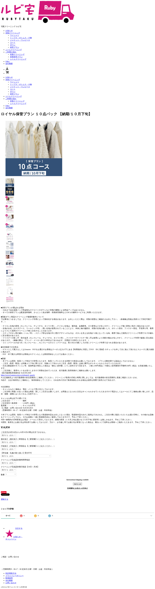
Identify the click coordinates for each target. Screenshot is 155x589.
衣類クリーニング (12, 33)
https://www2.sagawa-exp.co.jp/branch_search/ (18, 375)
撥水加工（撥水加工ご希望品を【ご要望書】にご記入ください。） (28, 439)
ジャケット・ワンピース (20, 40)
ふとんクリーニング (13, 50)
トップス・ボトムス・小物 (21, 38)
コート (12, 42)
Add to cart (77, 484)
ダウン (12, 45)
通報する (4, 499)
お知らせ (9, 31)
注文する (18, 528)
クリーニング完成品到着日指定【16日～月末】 (20, 467)
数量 (3, 475)
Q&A (7, 61)
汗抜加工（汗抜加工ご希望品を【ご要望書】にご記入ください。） (28, 446)
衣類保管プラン (16, 57)
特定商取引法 (10, 573)
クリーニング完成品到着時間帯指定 (15, 460)
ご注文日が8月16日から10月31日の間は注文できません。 (24, 432)
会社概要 (9, 64)
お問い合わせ (10, 583)
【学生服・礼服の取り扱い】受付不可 (16, 453)
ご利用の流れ (10, 52)
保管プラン (14, 47)
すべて (8, 516)
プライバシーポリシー (14, 576)
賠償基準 (9, 578)
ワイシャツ (14, 35)
